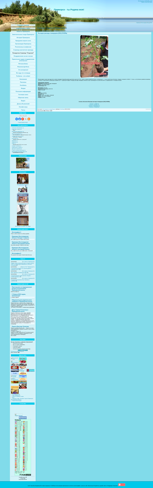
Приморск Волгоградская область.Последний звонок (21, 242)
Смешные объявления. (17, 127)
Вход (148, 22)
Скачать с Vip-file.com (94, 104)
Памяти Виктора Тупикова (20, 326)
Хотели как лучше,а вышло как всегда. (21, 348)
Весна (22, 169)
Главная (138, 22)
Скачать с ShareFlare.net (94, 105)
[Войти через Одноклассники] (29, 119)
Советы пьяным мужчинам (18, 150)
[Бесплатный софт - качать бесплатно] (15, 359)
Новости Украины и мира (18, 396)
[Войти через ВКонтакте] (16, 119)
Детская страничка (16, 148)
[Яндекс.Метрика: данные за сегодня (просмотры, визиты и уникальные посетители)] (19, 414)
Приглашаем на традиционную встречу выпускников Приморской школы (22, 288)
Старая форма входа (23, 122)
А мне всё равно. (17, 347)
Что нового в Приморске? (28, 261)
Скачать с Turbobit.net (94, 106)
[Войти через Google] (25, 119)
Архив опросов (20, 351)
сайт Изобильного (16, 395)
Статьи (43, 30)
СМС (13, 143)
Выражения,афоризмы (17, 131)
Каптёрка (62, 109)
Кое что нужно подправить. (19, 344)
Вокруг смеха (49, 30)
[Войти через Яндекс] (22, 119)
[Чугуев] (15, 377)
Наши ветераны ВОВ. (23, 215)
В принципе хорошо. (17, 346)
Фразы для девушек (16, 133)
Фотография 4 (16, 232)
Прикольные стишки (16, 147)
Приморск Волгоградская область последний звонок (20, 248)
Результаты (13, 351)
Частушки (14, 138)
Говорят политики (16, 145)
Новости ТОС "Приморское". (27, 266)
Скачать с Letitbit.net (94, 103)
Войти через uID (23, 115)
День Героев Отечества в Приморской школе (20, 310)
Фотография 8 (16, 253)
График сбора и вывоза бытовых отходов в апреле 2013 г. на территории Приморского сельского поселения (22, 264)
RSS (151, 22)
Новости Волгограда (16, 400)
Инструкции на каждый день (18, 151)
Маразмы (14, 140)
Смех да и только (16, 129)
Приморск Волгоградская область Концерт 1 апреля (20, 237)
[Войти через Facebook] (19, 119)
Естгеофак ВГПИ (16, 394)
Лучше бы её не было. (18, 343)
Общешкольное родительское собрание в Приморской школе (22, 300)
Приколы (14, 142)
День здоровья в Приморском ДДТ (19, 272)
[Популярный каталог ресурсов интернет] (23, 418)
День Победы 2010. (22, 204)
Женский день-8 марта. (22, 184)
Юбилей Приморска (22, 193)
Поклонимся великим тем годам (22, 226)
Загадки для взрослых (17, 136)
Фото (13, 397)
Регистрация (143, 22)
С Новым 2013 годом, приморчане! (19, 294)
